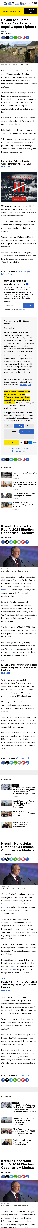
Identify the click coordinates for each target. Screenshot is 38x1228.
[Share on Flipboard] (23, 37)
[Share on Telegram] (11, 37)
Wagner (27, 271)
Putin (28, 758)
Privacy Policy (22, 309)
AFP (4, 31)
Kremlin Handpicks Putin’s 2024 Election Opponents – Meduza (18, 529)
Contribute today (30, 11)
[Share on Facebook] (3, 37)
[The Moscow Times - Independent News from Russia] (15, 3)
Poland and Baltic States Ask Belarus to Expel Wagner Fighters (18, 23)
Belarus (19, 271)
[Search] (32, 3)
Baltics (11, 274)
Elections (20, 758)
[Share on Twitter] (7, 37)
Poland (4, 274)
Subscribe (28, 305)
